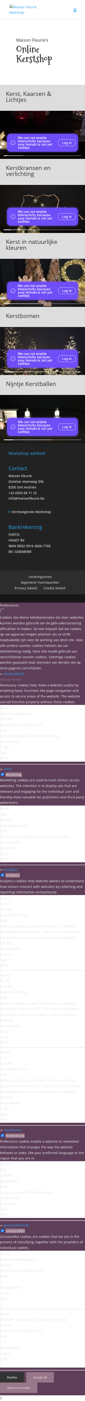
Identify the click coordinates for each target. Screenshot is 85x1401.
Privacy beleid (26, 588)
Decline (12, 1377)
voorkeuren (13, 1130)
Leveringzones (40, 576)
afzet (8, 769)
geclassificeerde (16, 1225)
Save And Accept (18, 1388)
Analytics (11, 869)
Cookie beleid (54, 588)
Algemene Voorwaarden (40, 582)
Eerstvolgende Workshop (31, 512)
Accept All (40, 1377)
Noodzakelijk (14, 673)
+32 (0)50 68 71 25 (22, 493)
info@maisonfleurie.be (26, 498)
